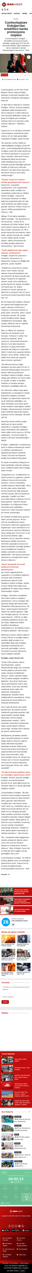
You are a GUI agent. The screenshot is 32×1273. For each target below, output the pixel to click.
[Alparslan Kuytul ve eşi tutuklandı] (24, 939)
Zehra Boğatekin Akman (10, 79)
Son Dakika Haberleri (7, 1255)
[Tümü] (29, 1112)
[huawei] (26, 1230)
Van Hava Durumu (21, 1239)
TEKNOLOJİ (18, 1161)
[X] (12, 1226)
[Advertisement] (16, 1032)
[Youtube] (19, 1226)
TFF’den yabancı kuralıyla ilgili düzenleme (22, 1138)
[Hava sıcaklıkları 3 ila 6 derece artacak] (8, 939)
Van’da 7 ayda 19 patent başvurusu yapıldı (22, 1156)
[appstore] (6, 1230)
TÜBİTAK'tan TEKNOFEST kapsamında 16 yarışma (22, 1165)
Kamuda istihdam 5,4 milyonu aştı (23, 973)
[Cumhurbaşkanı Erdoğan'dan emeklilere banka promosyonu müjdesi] (16, 63)
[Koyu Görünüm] (2, 10)
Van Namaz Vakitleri (7, 1244)
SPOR (16, 1134)
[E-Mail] (13, 924)
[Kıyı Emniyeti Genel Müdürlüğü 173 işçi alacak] (8, 967)
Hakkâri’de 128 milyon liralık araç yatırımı (8, 959)
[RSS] (22, 1226)
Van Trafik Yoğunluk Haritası (22, 1244)
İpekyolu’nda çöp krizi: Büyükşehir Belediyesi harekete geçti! (22, 1120)
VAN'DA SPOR (6, 13)
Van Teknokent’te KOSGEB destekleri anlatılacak (22, 1129)
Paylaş (5, 75)
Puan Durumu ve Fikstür (8, 1250)
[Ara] (5, 10)
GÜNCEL (17, 13)
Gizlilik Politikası (24, 1263)
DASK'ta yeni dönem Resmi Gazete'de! (23, 959)
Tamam (22, 1270)
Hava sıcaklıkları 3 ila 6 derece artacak (8, 944)
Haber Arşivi (22, 1254)
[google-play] (16, 1230)
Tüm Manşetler (23, 1249)
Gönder (5, 1002)
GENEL (24, 13)
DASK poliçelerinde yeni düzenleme (20, 1147)
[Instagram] (16, 1226)
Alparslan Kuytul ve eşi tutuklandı (23, 944)
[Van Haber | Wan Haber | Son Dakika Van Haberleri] (12, 4)
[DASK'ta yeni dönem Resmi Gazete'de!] (24, 953)
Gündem (17, 1143)
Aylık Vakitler (6, 1203)
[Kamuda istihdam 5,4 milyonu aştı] (24, 967)
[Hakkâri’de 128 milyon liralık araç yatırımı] (8, 953)
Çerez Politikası (14, 1263)
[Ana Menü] (7, 10)
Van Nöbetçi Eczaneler (7, 1239)
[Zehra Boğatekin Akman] (6, 922)
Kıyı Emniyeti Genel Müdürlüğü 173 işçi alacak (7, 974)
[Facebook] (9, 1226)
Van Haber (18, 1116)
